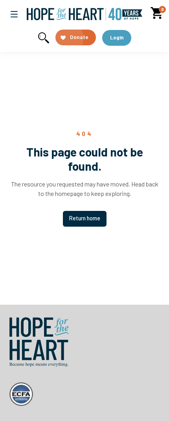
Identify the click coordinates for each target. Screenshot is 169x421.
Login (116, 37)
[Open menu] (14, 14)
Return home (84, 218)
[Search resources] (43, 37)
